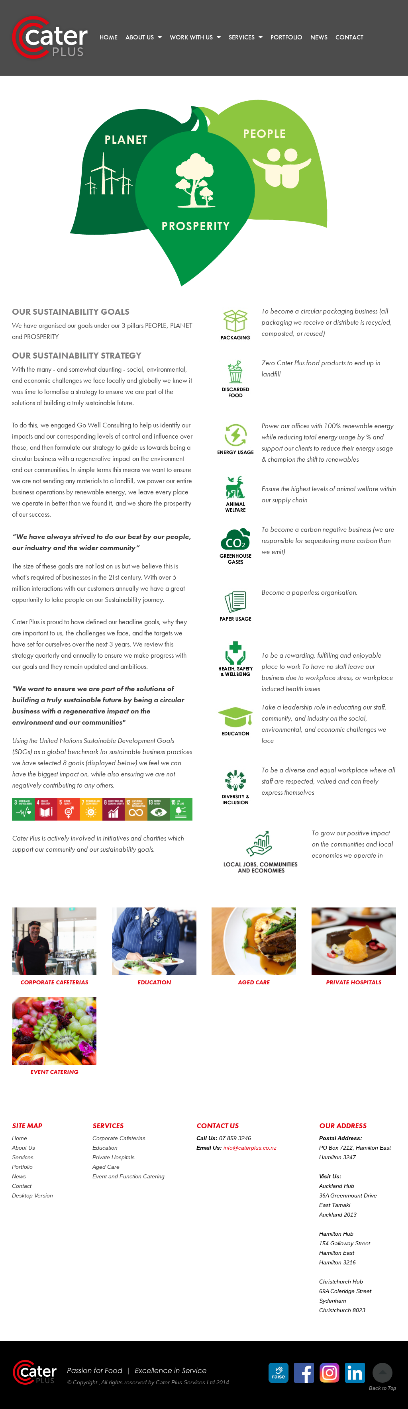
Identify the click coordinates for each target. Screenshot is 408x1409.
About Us (23, 1147)
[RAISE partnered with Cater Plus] (278, 1373)
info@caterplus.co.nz (250, 1147)
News (19, 1176)
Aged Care (106, 1167)
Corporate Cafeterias (118, 1138)
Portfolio (22, 1167)
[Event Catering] (54, 1031)
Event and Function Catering (128, 1176)
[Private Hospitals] (354, 941)
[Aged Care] (254, 941)
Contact (21, 1186)
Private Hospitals (113, 1157)
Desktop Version (32, 1195)
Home (19, 1138)
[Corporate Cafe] (54, 941)
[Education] (154, 941)
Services (22, 1157)
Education (105, 1147)
